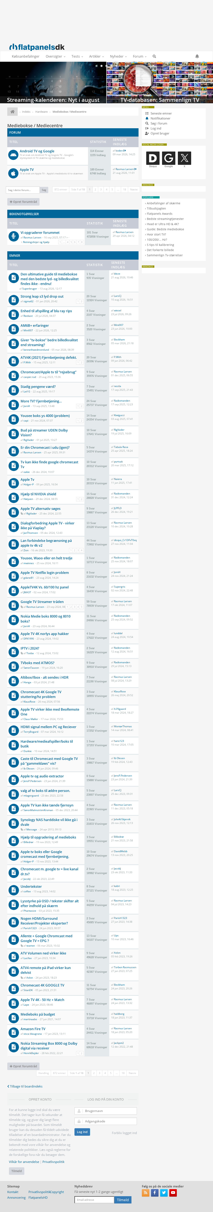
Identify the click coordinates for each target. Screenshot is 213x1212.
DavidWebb (120, 851)
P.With (27, 362)
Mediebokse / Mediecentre (35, 125)
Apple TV (27, 169)
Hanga (27, 682)
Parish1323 (30, 928)
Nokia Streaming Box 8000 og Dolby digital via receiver (49, 1045)
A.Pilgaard (120, 709)
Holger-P (29, 484)
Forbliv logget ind (124, 1133)
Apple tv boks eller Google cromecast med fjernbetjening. (45, 854)
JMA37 (27, 592)
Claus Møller (31, 719)
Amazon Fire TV (33, 1029)
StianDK (28, 990)
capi (26, 420)
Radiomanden (122, 400)
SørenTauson (31, 667)
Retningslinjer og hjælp (36, 242)
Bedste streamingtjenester (165, 219)
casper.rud (30, 377)
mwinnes (29, 563)
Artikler (95, 56)
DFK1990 (29, 638)
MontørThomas (123, 726)
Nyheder (117, 56)
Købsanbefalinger (26, 56)
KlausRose (29, 701)
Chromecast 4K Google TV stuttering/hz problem (41, 694)
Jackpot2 (119, 1043)
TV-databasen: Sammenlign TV (160, 82)
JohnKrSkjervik (122, 819)
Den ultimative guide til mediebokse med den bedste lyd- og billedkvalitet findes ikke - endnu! (50, 279)
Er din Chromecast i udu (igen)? (45, 447)
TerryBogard (31, 732)
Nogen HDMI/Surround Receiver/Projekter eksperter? (44, 921)
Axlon (117, 952)
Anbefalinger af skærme (163, 203)
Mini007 (28, 330)
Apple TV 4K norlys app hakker (45, 633)
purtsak (118, 461)
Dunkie (28, 751)
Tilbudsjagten (156, 208)
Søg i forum (158, 123)
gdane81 (29, 577)
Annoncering (16, 1197)
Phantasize (30, 910)
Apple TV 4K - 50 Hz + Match (42, 999)
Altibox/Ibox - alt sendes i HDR (44, 677)
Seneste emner (161, 113)
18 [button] (124, 189)
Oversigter (54, 56)
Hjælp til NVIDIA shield (38, 494)
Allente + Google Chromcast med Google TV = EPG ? (46, 938)
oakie (27, 472)
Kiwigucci (119, 415)
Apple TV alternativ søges (41, 508)
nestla (117, 386)
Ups (116, 935)
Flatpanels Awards (159, 214)
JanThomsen (31, 533)
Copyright (57, 1192)
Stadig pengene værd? (38, 386)
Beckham (119, 339)
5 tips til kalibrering (160, 245)
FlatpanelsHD (38, 1197)
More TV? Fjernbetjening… (41, 401)
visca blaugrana (33, 1034)
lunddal (118, 633)
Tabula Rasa (121, 447)
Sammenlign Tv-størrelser (165, 255)
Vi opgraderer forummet (40, 232)
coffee (27, 891)
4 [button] (106, 189)
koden (119, 150)
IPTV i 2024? (30, 648)
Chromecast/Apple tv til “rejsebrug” (48, 372)
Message (31, 829)
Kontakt (12, 1192)
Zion (26, 550)
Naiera (118, 479)
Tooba (30, 653)
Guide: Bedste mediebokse (165, 229)
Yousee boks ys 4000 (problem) (45, 415)
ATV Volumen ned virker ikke (43, 953)
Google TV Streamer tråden (42, 601)
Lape (26, 1004)
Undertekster (31, 886)
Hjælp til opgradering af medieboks (48, 837)
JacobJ (27, 879)
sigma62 (28, 301)
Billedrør (28, 842)
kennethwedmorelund (36, 349)
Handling (43, 1073)
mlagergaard (31, 795)
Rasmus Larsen (124, 169)
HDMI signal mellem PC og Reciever (48, 727)
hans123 (119, 741)
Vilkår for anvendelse (24, 1162)
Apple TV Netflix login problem (45, 572)
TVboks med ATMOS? (37, 663)
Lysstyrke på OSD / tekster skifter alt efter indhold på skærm (50, 903)
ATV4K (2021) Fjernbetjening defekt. (49, 357)
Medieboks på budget (38, 1014)
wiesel (117, 310)
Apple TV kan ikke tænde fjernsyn (47, 805)
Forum (138, 56)
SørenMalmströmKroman (38, 810)
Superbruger (29, 288)
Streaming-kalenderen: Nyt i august (53, 82)
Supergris (119, 586)
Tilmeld (16, 1171)
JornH (27, 406)
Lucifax (28, 958)
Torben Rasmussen (125, 967)
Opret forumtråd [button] (24, 202)
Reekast (28, 316)
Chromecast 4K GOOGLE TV (42, 985)
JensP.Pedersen (32, 781)
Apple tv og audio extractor (42, 776)
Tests (76, 56)
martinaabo (30, 1019)
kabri (117, 886)
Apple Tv (27, 479)
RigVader (29, 440)
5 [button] (112, 189)
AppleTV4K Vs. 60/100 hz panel (45, 587)
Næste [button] (134, 189)
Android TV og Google (37, 151)
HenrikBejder (31, 1053)
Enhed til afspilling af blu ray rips (46, 311)
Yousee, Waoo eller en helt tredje (46, 558)
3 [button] (101, 189)
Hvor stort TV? (156, 234)
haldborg (119, 1014)
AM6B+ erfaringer (35, 325)
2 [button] (95, 189)
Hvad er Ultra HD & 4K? (163, 224)
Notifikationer (160, 118)
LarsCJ (117, 296)
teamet (30, 945)
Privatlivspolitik (53, 1162)
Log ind (82, 1132)
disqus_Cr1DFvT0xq (125, 540)
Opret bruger (159, 133)
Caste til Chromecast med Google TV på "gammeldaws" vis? (49, 761)
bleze (117, 273)
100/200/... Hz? (157, 240)
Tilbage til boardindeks (25, 1086)
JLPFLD (118, 508)
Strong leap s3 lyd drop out (42, 296)
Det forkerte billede (160, 250)
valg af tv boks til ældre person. (45, 790)
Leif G (27, 391)
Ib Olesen (29, 768)
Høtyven (28, 499)
